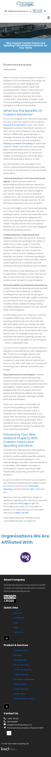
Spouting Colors (20, 660)
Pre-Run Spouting (21, 665)
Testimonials (19, 618)
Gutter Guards (20, 684)
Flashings (17, 655)
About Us (17, 613)
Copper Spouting (21, 674)
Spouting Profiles (21, 650)
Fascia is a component (14, 125)
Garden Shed (19, 694)
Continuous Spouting (23, 669)
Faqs (16, 622)
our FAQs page (21, 503)
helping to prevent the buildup (18, 143)
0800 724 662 (21, 512)
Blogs (16, 627)
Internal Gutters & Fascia (24, 698)
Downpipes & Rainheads (24, 679)
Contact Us (18, 632)
